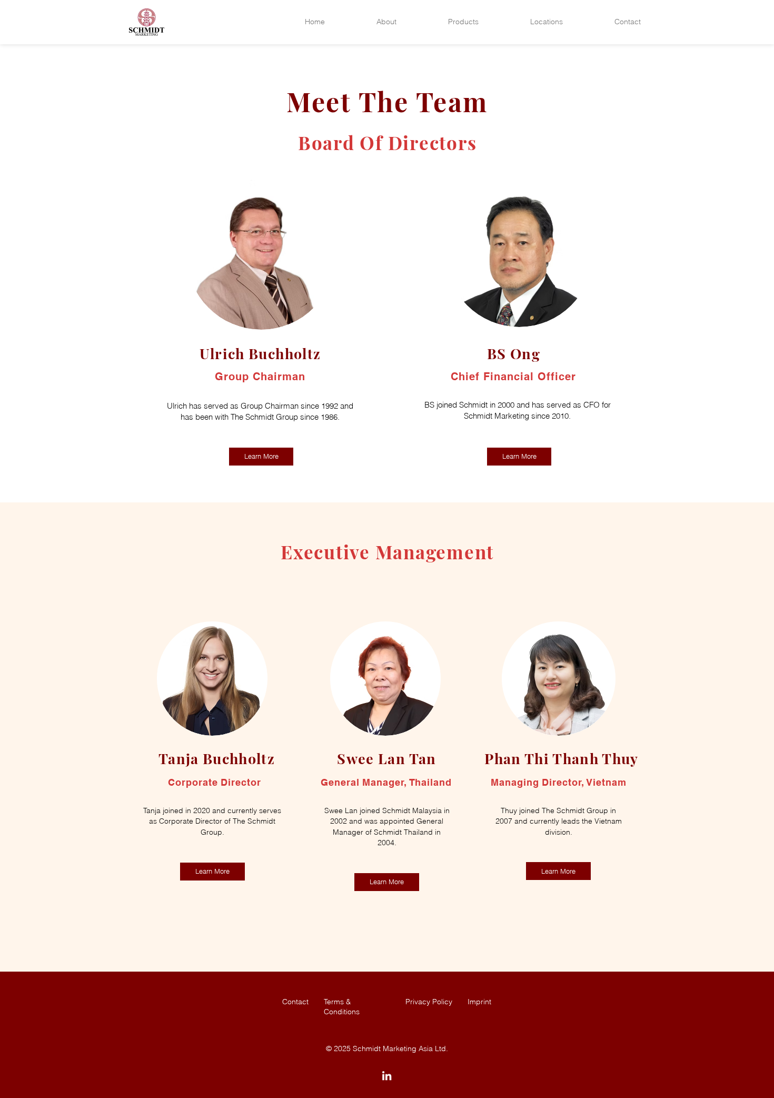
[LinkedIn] (386, 1075)
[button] (386, 22)
